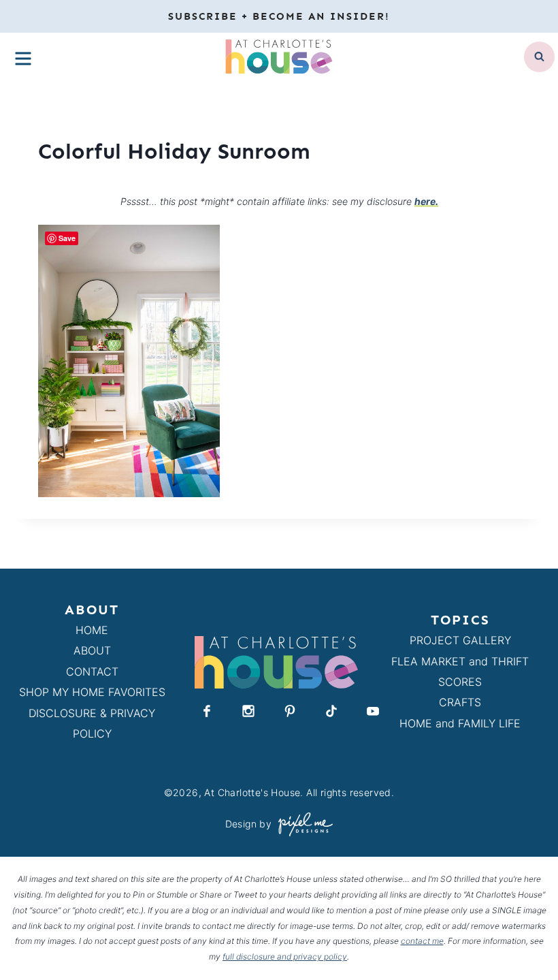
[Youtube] (373, 711)
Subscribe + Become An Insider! (279, 16)
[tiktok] (331, 711)
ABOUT (92, 650)
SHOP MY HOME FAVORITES (92, 692)
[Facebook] (207, 711)
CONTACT (92, 671)
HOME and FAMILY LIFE (460, 723)
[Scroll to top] (523, 938)
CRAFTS (460, 702)
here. (426, 201)
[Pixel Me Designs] (302, 824)
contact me (422, 941)
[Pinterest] (290, 711)
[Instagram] (248, 711)
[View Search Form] (539, 57)
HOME (92, 630)
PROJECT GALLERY (460, 640)
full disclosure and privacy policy (285, 956)
